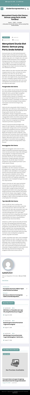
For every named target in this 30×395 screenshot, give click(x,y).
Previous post (6, 286)
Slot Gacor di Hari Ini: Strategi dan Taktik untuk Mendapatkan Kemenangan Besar (13, 295)
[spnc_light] (28, 9)
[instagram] (16, 4)
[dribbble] (15, 4)
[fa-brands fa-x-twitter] (13, 4)
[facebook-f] (11, 4)
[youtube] (18, 4)
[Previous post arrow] (26, 289)
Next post (5, 293)
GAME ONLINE (6, 37)
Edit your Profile (22, 276)
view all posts (5, 280)
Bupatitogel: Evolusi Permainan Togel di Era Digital (13, 323)
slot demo (14, 171)
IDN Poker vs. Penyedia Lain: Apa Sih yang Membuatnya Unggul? (13, 311)
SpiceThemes (15, 391)
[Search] (25, 9)
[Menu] (2, 8)
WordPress (16, 390)
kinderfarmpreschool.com (17, 8)
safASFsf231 (15, 37)
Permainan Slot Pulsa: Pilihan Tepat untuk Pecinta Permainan (13, 289)
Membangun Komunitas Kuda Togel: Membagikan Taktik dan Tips (13, 336)
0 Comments (16, 40)
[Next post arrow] (26, 296)
